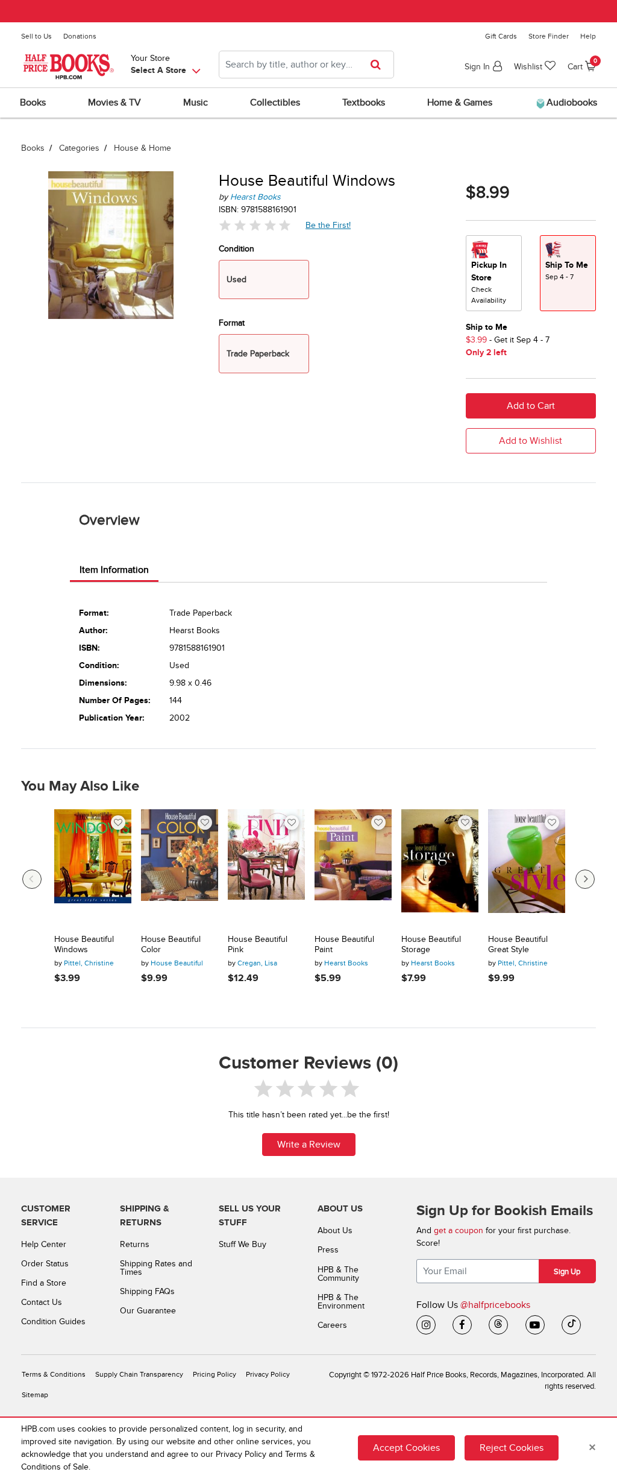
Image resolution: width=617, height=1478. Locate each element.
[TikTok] (571, 1324)
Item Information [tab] (114, 570)
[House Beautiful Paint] (353, 867)
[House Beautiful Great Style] (526, 867)
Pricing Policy (214, 1374)
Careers (332, 1325)
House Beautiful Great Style (518, 945)
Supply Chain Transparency (139, 1374)
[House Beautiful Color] (179, 867)
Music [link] (195, 102)
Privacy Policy (268, 1374)
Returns (134, 1244)
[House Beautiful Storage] (439, 867)
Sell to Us (36, 36)
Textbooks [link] (363, 102)
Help (588, 36)
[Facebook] (462, 1324)
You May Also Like (80, 786)
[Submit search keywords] (379, 64)
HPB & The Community (338, 1274)
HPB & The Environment (341, 1301)
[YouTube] (535, 1324)
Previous (32, 879)
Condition (236, 249)
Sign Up (567, 1272)
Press (328, 1250)
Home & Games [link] (459, 102)
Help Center (43, 1244)
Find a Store (43, 1283)
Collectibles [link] (275, 102)
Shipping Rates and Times (156, 1268)
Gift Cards (501, 36)
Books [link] (33, 102)
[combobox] (306, 64)
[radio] (494, 273)
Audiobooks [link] (570, 102)
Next (585, 879)
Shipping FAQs (147, 1291)
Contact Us (41, 1302)
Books (33, 148)
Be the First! (328, 224)
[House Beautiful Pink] (266, 867)
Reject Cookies (511, 1448)
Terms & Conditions (54, 1374)
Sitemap (35, 1395)
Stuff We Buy (242, 1244)
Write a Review (308, 1145)
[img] (255, 225)
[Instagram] (426, 1324)
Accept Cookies (406, 1448)
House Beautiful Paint (344, 945)
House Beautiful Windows (84, 945)
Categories (79, 148)
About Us (335, 1230)
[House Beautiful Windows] (92, 867)
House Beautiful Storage (431, 945)
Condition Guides (53, 1321)
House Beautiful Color (171, 945)
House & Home (142, 148)
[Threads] (498, 1324)
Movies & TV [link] (114, 102)
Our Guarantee (148, 1311)
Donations (79, 36)
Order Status (45, 1264)
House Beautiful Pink (257, 945)
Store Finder (548, 36)
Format (232, 323)
